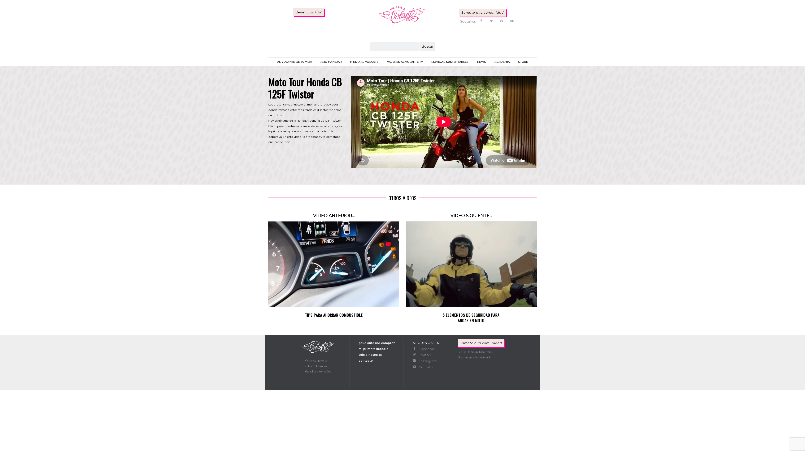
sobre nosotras (370, 354)
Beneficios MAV (308, 12)
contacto (366, 360)
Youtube (426, 367)
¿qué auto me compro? (377, 343)
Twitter (425, 355)
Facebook (427, 349)
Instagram (427, 361)
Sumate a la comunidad (482, 12)
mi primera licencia (373, 348)
